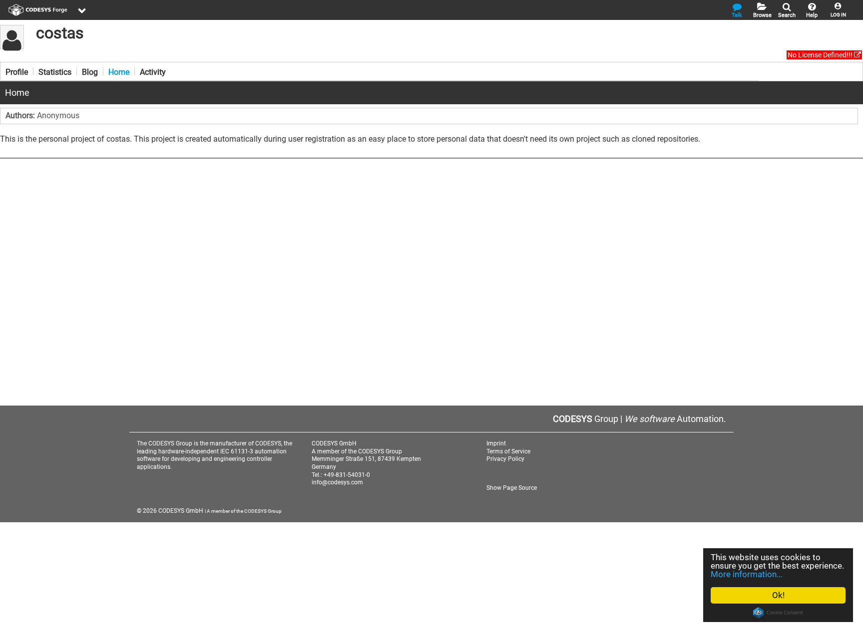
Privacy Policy (505, 458)
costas (60, 32)
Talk (737, 15)
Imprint (496, 443)
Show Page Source (511, 487)
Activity (153, 71)
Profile (16, 71)
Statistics (54, 71)
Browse (762, 15)
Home (118, 71)
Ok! (778, 595)
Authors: (21, 115)
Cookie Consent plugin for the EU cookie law (778, 612)
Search (787, 15)
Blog (90, 71)
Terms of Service (508, 451)
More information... (747, 574)
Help (812, 15)
